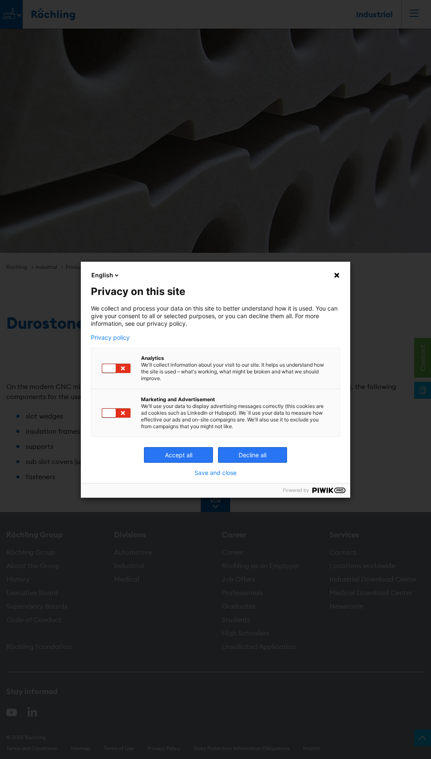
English (102, 275)
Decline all (252, 455)
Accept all (178, 455)
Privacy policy (110, 337)
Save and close (215, 472)
